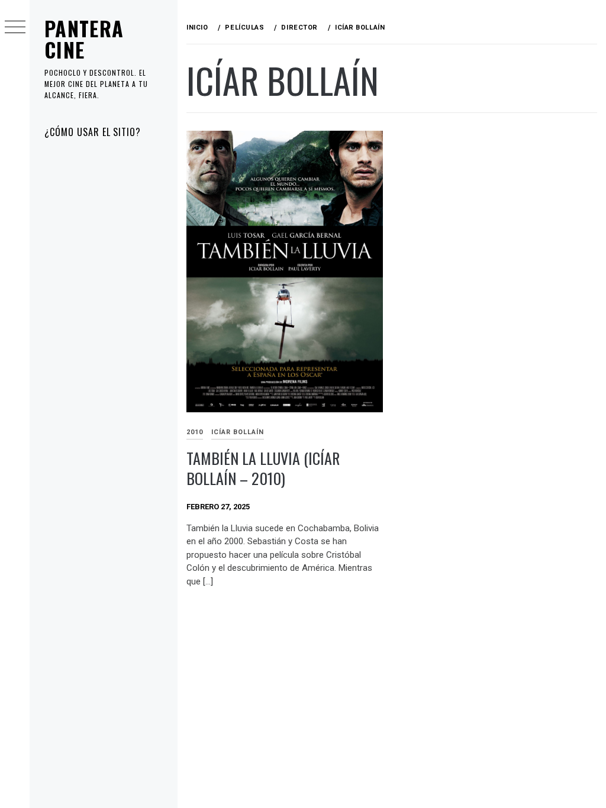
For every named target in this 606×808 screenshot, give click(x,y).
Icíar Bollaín (237, 432)
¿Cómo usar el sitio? (92, 132)
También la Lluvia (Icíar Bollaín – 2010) (263, 468)
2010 (194, 432)
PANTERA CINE (84, 38)
